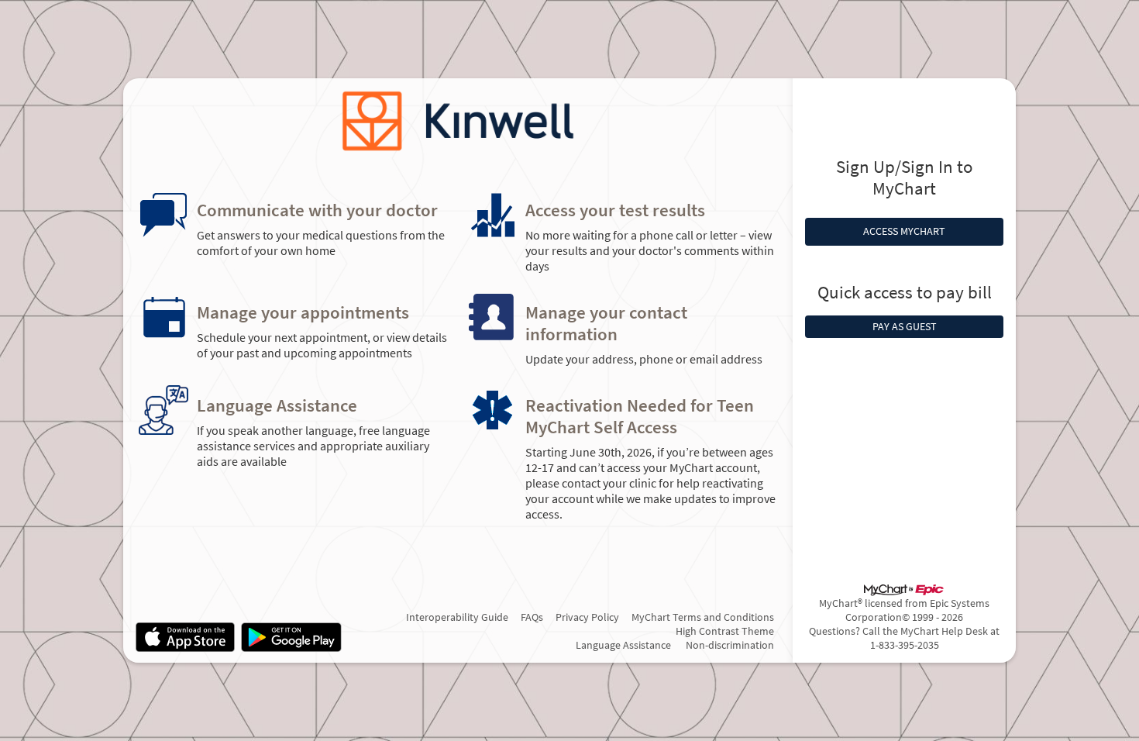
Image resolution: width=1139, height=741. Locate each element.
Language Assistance (623, 645)
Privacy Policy (587, 617)
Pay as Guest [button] (904, 326)
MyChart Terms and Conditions (702, 617)
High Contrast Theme (725, 631)
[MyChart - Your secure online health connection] (458, 121)
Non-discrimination (730, 645)
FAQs (532, 617)
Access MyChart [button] (904, 231)
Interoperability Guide (457, 617)
